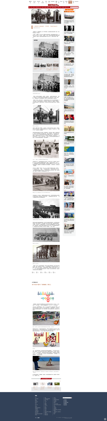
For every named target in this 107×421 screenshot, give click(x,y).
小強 (35, 403)
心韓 (58, 2)
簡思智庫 (55, 408)
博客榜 (65, 7)
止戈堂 (46, 401)
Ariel (35, 397)
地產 (50, 7)
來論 (54, 413)
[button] (56, 61)
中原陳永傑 (36, 410)
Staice (45, 409)
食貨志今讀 (46, 413)
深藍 (35, 399)
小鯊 (45, 402)
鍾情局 (36, 400)
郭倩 (45, 400)
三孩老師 (55, 407)
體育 (63, 2)
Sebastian (36, 401)
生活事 (73, 2)
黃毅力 (55, 402)
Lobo (36, 405)
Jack (54, 405)
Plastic (61, 1)
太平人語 (46, 405)
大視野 (58, 7)
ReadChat (36, 412)
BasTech (76, 1)
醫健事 (55, 7)
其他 (68, 7)
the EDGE (43, 2)
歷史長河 (70, 2)
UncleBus (36, 409)
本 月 (72, 11)
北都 (31, 7)
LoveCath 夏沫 (56, 403)
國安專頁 (30, 2)
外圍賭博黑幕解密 (47, 398)
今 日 (65, 11)
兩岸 (60, 7)
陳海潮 (55, 412)
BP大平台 (38, 2)
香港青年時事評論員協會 (57, 404)
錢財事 (48, 7)
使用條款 (65, 401)
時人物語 (55, 400)
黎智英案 (37, 7)
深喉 (45, 397)
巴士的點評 (36, 398)
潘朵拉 (46, 408)
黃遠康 (36, 406)
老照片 (46, 410)
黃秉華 (46, 404)
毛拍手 (55, 397)
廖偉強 (46, 407)
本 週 (69, 11)
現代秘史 (55, 398)
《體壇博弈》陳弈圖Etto (57, 411)
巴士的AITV (34, 2)
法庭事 (45, 7)
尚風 (45, 406)
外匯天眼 (55, 401)
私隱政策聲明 (66, 402)
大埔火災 (33, 7)
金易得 (55, 406)
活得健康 (36, 408)
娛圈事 (56, 2)
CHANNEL (53, 1)
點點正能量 (36, 411)
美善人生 (66, 2)
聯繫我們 (65, 403)
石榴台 (49, 2)
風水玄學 (36, 404)
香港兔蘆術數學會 (37, 407)
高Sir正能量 (46, 399)
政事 (40, 7)
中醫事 (53, 7)
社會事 (42, 7)
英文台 (46, 2)
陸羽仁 (36, 402)
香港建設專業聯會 (56, 399)
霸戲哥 (46, 403)
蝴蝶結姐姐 (46, 414)
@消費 (63, 7)
